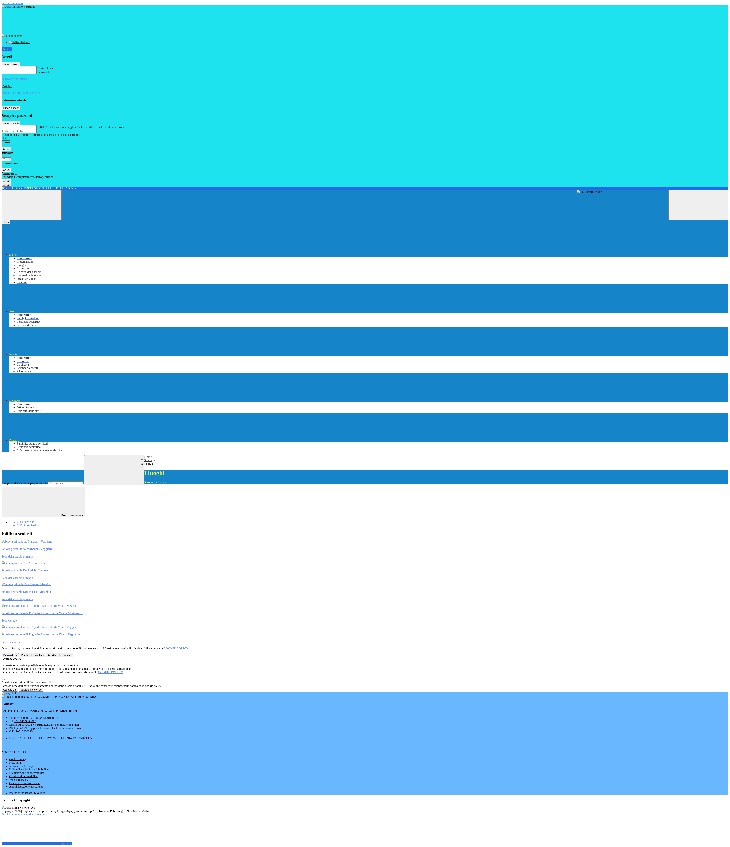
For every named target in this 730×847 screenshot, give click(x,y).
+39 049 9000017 (25, 721)
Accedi (7, 49)
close (6, 222)
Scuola (148, 460)
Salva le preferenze (31, 689)
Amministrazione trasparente (26, 786)
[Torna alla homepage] (365, 188)
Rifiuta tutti (32, 655)
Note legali (15, 762)
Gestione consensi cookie (24, 783)
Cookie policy (17, 759)
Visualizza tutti (25, 522)
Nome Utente (45, 68)
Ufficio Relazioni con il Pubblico (29, 769)
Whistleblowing (18, 779)
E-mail (41, 127)
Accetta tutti (60, 655)
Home (148, 456)
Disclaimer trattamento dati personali (23, 814)
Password (43, 72)
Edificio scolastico (28, 525)
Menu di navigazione (71, 515)
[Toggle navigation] (32, 205)
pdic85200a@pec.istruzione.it (49, 728)
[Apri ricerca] (698, 205)
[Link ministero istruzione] (18, 6)
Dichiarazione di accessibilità (26, 772)
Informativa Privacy (21, 766)
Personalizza (10, 655)
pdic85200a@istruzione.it (48, 724)
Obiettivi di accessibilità (23, 776)
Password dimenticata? (15, 79)
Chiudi (6, 149)
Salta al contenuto (12, 3)
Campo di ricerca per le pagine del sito (25, 483)
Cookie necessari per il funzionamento (25, 682)
